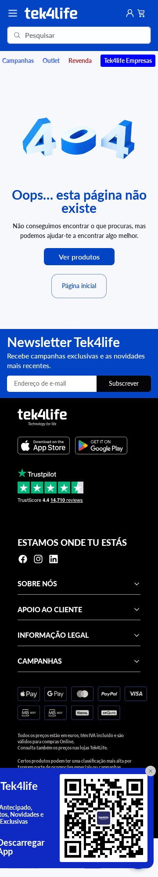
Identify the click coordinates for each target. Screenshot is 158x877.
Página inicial (79, 285)
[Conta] (130, 13)
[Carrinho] (141, 13)
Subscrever (124, 383)
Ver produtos (79, 256)
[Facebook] (23, 559)
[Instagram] (38, 559)
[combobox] (66, 35)
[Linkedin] (53, 559)
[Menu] (12, 13)
